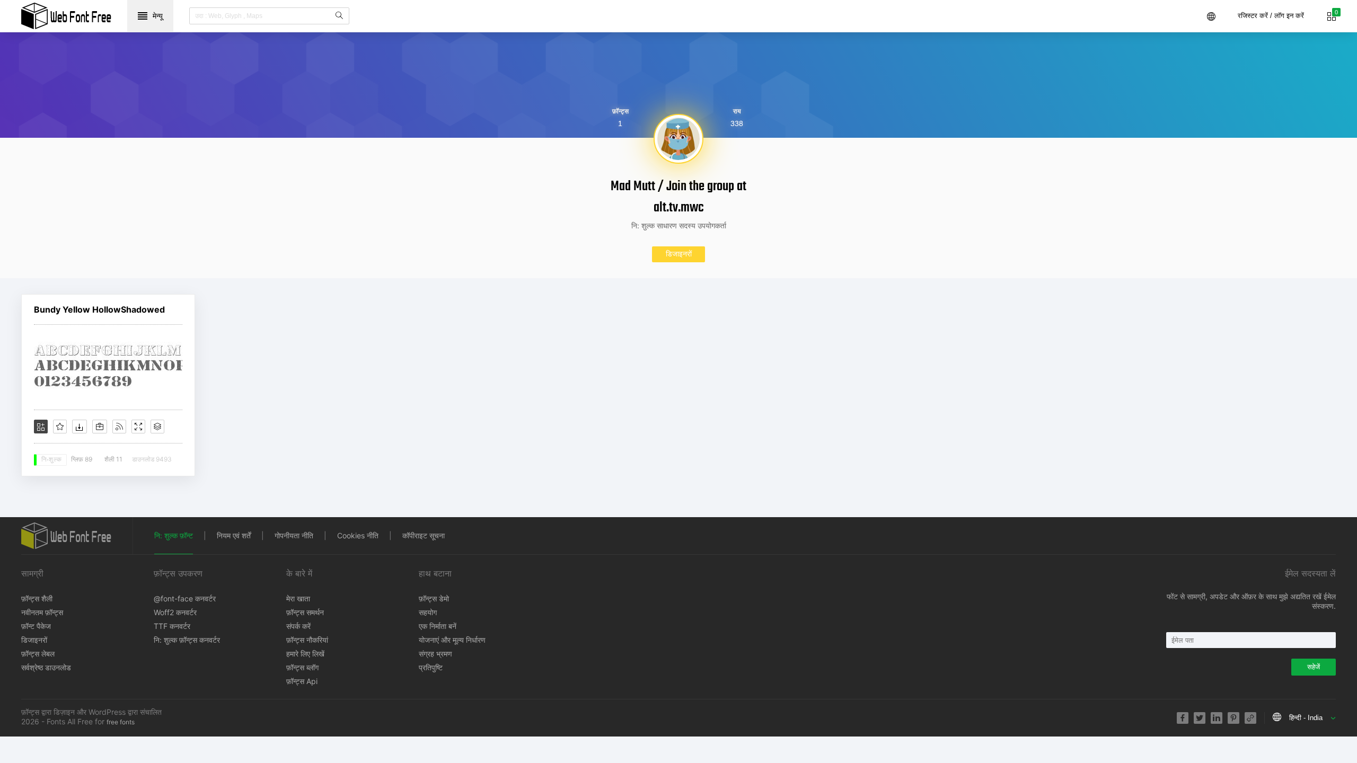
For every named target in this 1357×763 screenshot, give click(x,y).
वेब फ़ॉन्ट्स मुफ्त (66, 16)
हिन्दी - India (1306, 718)
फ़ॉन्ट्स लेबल (38, 653)
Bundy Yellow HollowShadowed (99, 309)
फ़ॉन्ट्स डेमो (434, 598)
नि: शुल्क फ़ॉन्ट (173, 535)
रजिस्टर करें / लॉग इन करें (1271, 16)
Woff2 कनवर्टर (175, 612)
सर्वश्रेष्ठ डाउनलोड (46, 667)
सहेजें (1313, 667)
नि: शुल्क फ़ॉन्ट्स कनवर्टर (187, 639)
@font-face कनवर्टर (185, 598)
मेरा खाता (298, 598)
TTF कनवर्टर (172, 626)
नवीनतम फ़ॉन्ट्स (42, 612)
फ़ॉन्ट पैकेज (36, 626)
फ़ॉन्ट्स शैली (36, 598)
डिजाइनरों (679, 253)
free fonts (121, 722)
